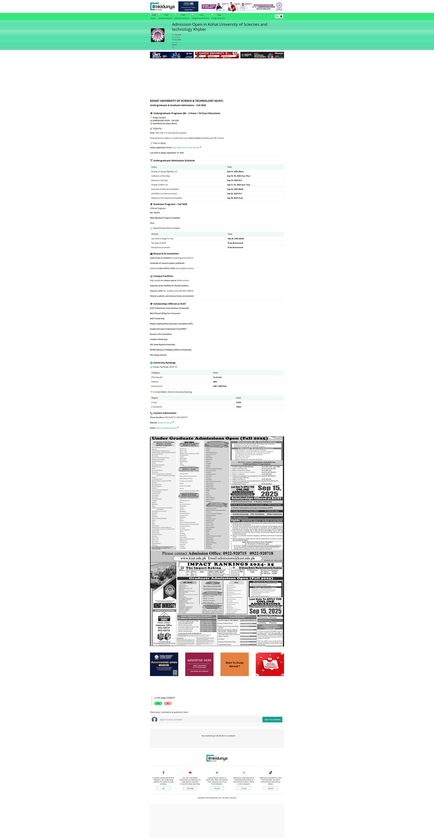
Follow (217, 788)
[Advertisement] (217, 76)
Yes (158, 703)
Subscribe (190, 788)
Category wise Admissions (200, 18)
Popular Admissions (218, 18)
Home (153, 18)
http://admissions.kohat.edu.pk (185, 147)
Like (163, 788)
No (167, 703)
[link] (188, 6)
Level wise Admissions (182, 18)
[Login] (281, 16)
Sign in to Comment (272, 719)
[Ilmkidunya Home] (162, 6)
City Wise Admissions (165, 18)
